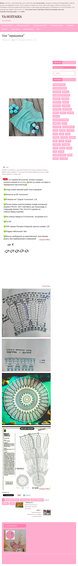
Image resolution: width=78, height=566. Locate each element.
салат (61, 141)
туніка (61, 151)
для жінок (24, 500)
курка (55, 130)
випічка (65, 91)
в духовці (57, 91)
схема (5, 503)
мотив (62, 130)
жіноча (70, 112)
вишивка (57, 98)
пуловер (64, 137)
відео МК (65, 98)
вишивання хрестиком (61, 95)
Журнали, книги (28, 29)
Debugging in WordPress (50, 7)
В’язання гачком (7, 25)
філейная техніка (59, 155)
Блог (38, 29)
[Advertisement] (26, 56)
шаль (70, 155)
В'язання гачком (12, 500)
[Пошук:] (64, 73)
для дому (66, 105)
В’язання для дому (56, 25)
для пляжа (67, 109)
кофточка (57, 127)
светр (68, 141)
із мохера (63, 158)
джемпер (57, 105)
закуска (56, 116)
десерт (65, 102)
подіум (56, 137)
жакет (56, 112)
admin (15, 40)
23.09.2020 (7, 40)
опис (55, 134)
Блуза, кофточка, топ (26, 40)
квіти (64, 123)
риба (55, 141)
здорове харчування (61, 119)
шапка (56, 158)
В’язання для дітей (39, 25)
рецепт (72, 137)
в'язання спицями (60, 88)
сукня (56, 148)
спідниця (66, 144)
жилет (63, 112)
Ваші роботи (16, 29)
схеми (69, 148)
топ (12, 503)
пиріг (61, 134)
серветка (57, 144)
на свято (70, 130)
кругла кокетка (37, 500)
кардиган (57, 123)
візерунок (57, 102)
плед (67, 134)
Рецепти (4, 29)
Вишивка (70, 25)
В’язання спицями (23, 25)
